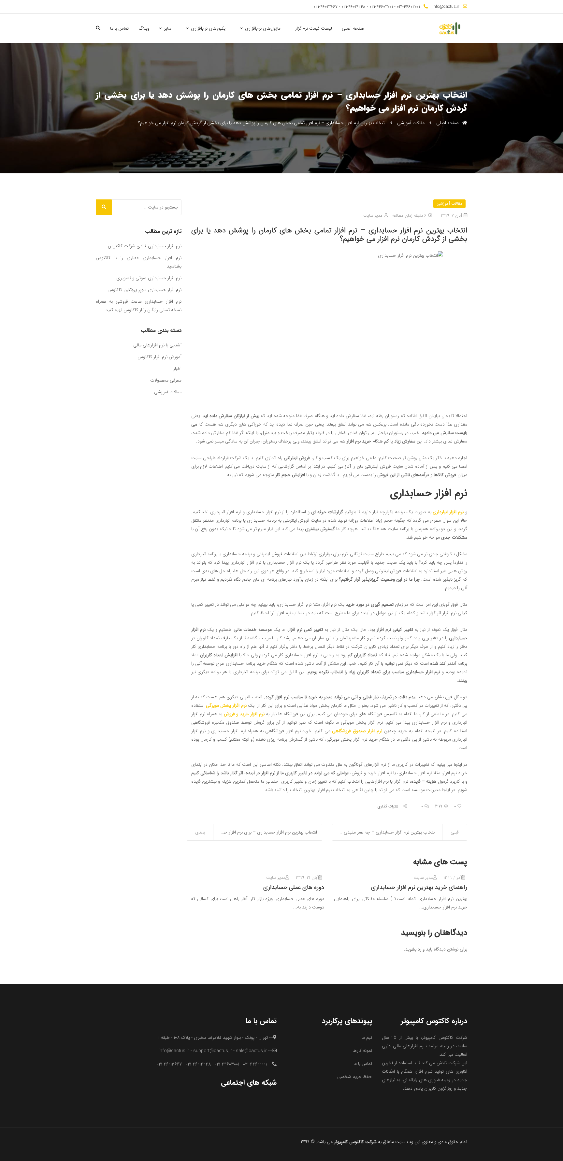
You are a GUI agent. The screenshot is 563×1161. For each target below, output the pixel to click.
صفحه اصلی (353, 28)
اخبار (177, 368)
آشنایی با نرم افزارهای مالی (157, 345)
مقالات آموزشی (411, 122)
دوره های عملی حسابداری (293, 887)
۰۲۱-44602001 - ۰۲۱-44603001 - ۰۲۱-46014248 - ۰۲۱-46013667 (366, 6)
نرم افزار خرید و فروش (244, 714)
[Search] (104, 207)
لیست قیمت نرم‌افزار (313, 28)
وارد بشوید (415, 949)
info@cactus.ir (446, 6)
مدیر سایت (373, 215)
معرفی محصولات (165, 380)
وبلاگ (143, 28)
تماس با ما (119, 28)
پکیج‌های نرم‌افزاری (208, 28)
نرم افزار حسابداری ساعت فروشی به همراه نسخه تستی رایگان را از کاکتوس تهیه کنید (138, 305)
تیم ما (367, 1037)
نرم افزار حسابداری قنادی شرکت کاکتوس (144, 246)
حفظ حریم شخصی (354, 1076)
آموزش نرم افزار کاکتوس (159, 356)
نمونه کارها (362, 1050)
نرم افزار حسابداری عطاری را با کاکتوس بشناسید (138, 262)
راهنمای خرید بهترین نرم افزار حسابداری (419, 887)
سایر (167, 28)
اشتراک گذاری (389, 806)
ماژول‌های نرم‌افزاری (263, 28)
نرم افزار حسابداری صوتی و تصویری (148, 278)
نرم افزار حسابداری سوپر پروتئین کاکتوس (144, 289)
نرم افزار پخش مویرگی (226, 705)
